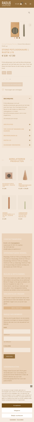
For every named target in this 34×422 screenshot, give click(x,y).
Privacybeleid (20, 419)
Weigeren (17, 410)
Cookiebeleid (13, 419)
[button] (31, 386)
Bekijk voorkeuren (17, 415)
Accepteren (17, 405)
